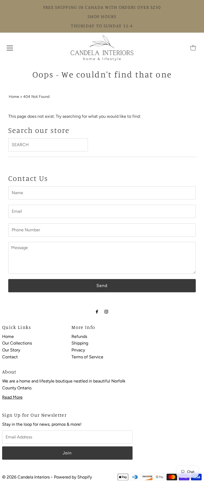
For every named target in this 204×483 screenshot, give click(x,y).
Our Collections (17, 343)
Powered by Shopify (73, 477)
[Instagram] (106, 311)
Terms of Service (87, 356)
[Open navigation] (10, 47)
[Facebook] (97, 311)
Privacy (78, 350)
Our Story (11, 350)
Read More (12, 397)
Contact (10, 356)
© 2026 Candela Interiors (26, 477)
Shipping (79, 343)
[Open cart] (193, 47)
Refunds (79, 336)
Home (14, 96)
